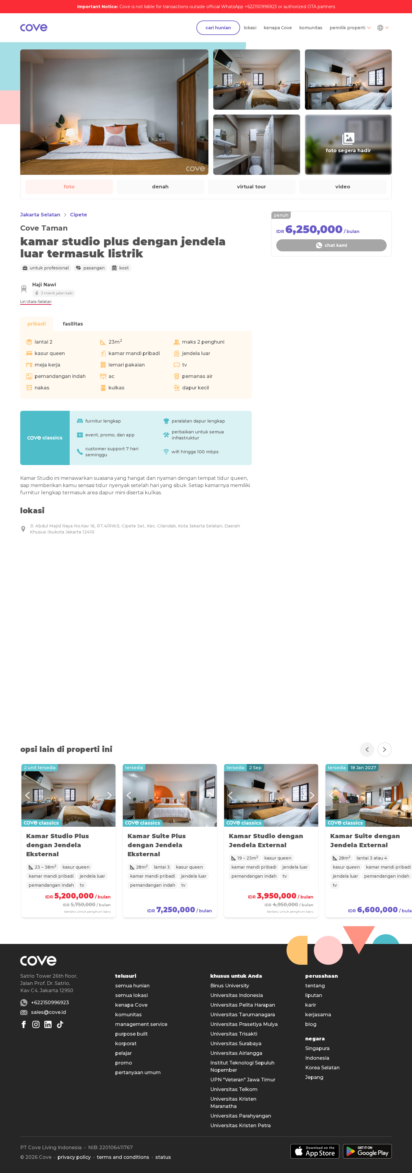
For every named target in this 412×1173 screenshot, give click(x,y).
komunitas (310, 27)
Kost (124, 268)
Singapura (317, 1048)
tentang (315, 986)
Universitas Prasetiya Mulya (244, 1024)
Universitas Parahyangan (240, 1116)
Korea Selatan (322, 1068)
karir (310, 1005)
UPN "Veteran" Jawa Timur (242, 1080)
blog (310, 1024)
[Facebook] (23, 1024)
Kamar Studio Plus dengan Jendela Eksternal (57, 845)
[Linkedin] (48, 1024)
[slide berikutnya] (384, 749)
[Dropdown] (383, 28)
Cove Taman (44, 228)
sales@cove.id (48, 1012)
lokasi (250, 27)
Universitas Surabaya (235, 1043)
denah (160, 187)
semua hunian (132, 986)
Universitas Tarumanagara (242, 1014)
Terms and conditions (123, 1157)
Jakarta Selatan (40, 215)
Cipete (78, 215)
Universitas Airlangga (236, 1053)
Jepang (314, 1077)
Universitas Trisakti (233, 1034)
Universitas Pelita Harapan (242, 1005)
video (342, 187)
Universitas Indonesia (236, 995)
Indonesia (317, 1058)
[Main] (33, 27)
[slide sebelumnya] (367, 749)
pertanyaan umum (138, 1072)
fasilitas (73, 324)
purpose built (131, 1034)
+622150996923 (50, 1002)
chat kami (336, 245)
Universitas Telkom (234, 1089)
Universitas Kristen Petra (240, 1125)
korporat (126, 1043)
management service (141, 1024)
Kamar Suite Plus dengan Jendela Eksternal (157, 845)
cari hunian (218, 27)
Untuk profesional (49, 268)
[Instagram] (36, 1024)
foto (69, 187)
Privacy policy (74, 1157)
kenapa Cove (278, 27)
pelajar (123, 1053)
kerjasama (318, 1014)
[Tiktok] (60, 1024)
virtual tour (251, 187)
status (163, 1157)
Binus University (229, 986)
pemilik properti (347, 27)
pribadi (36, 324)
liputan (313, 995)
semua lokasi (131, 995)
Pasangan (94, 268)
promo (123, 1063)
